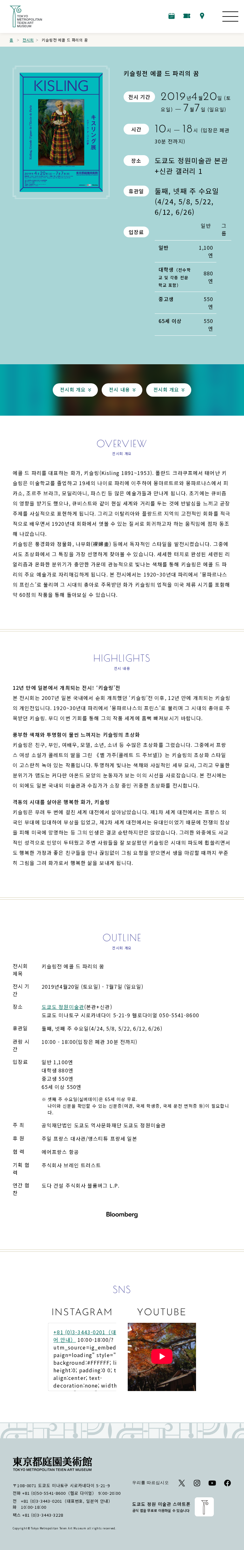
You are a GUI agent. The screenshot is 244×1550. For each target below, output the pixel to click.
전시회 (28, 40)
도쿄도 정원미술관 (63, 1007)
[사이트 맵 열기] (230, 16)
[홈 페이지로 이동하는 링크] (26, 16)
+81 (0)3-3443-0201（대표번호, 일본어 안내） (66, 1501)
